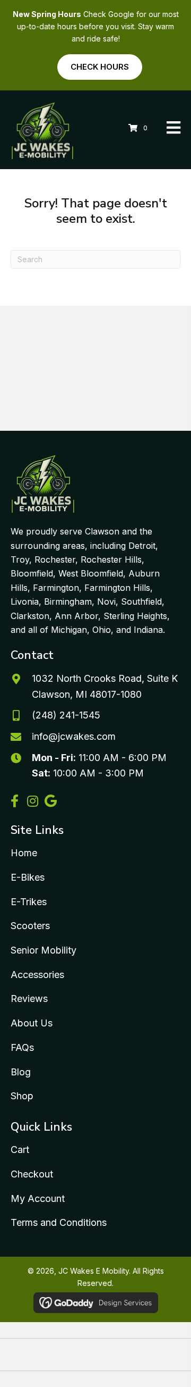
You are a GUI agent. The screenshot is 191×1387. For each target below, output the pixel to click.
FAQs (22, 1047)
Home (24, 852)
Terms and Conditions (59, 1222)
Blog (21, 1071)
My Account (38, 1198)
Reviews (29, 998)
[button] (14, 801)
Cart (20, 1149)
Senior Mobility (43, 950)
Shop (22, 1095)
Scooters (30, 925)
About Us (32, 1023)
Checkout (32, 1174)
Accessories (37, 974)
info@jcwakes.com (74, 736)
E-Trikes (29, 901)
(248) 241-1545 (66, 715)
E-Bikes (28, 877)
